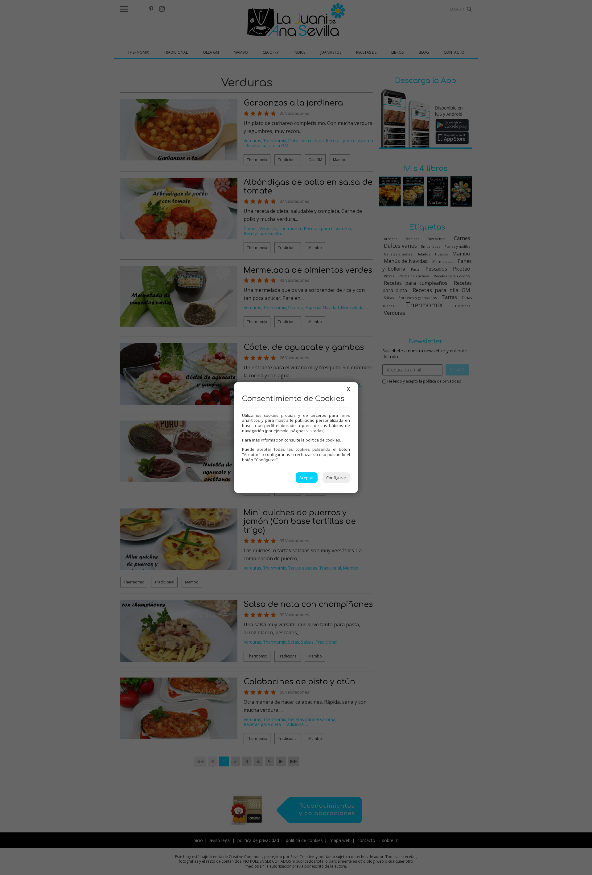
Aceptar (306, 477)
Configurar (336, 477)
